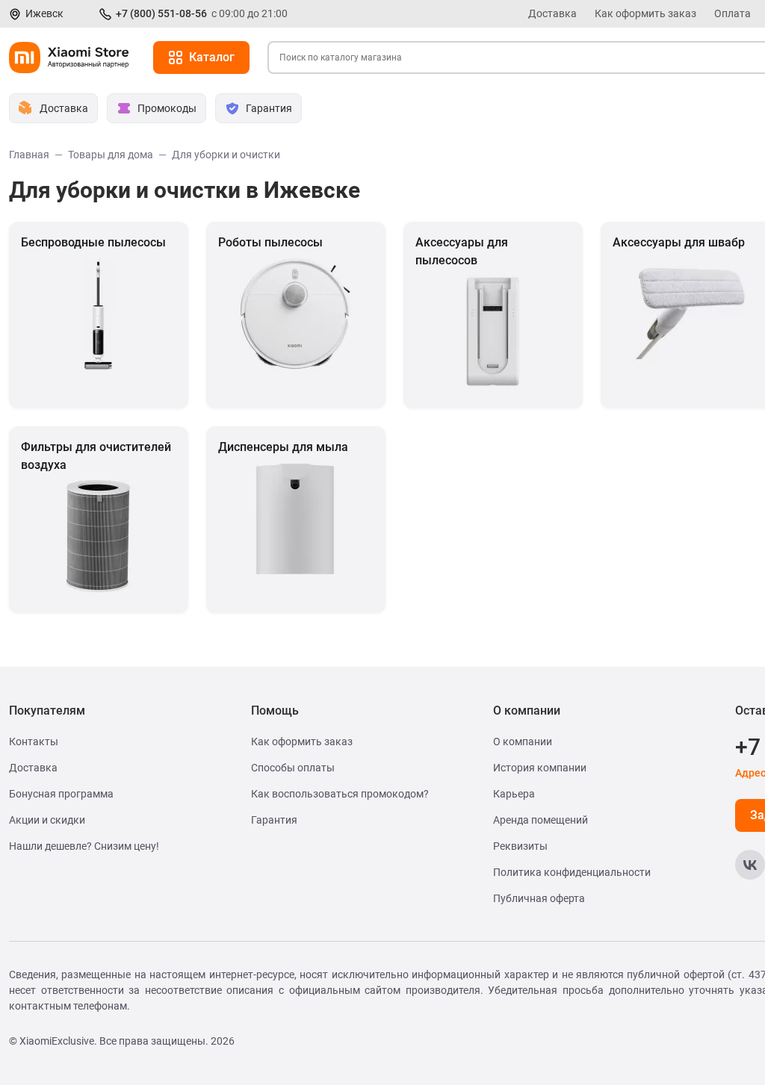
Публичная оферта (539, 898)
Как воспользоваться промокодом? (340, 794)
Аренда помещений (540, 820)
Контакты (33, 741)
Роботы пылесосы (270, 242)
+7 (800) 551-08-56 (161, 13)
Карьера (514, 794)
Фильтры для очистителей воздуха (96, 456)
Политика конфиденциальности (572, 872)
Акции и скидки (47, 820)
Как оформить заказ (645, 13)
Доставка (552, 13)
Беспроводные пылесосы (93, 242)
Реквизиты (520, 846)
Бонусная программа (61, 794)
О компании (522, 741)
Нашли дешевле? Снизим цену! (84, 846)
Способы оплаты (293, 768)
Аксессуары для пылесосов (461, 251)
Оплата (732, 13)
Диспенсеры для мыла (283, 447)
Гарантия (274, 820)
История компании (539, 768)
